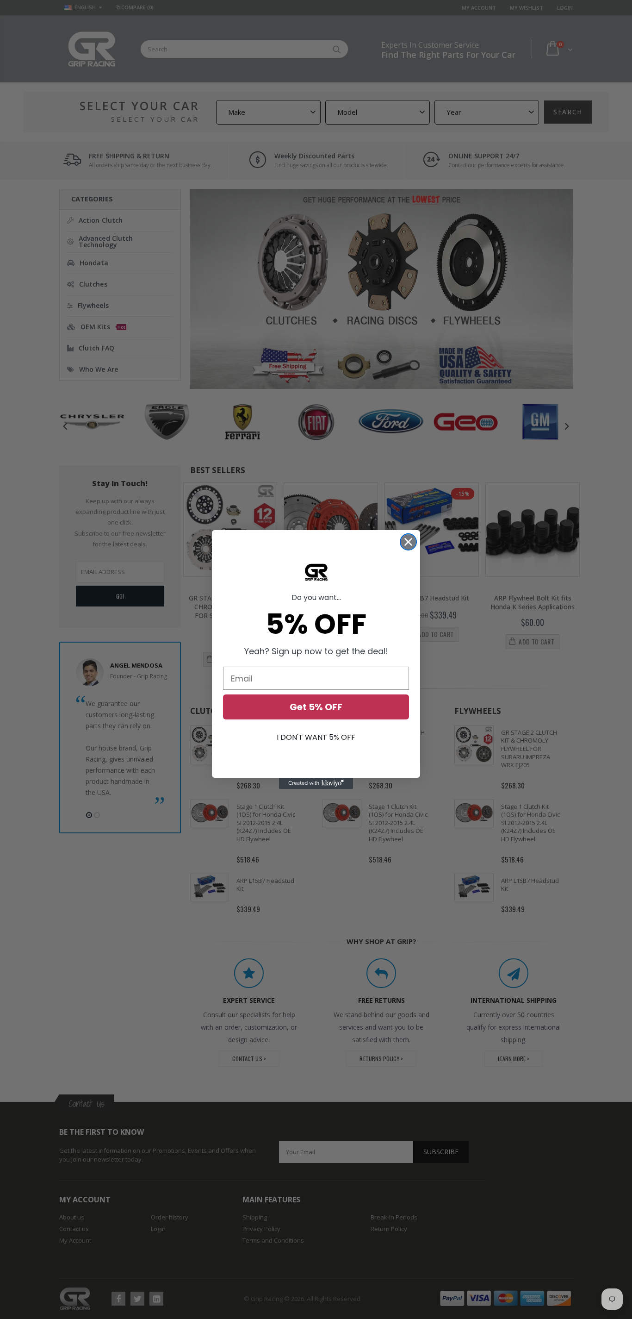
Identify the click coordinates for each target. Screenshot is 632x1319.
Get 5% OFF (316, 706)
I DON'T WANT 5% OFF (316, 737)
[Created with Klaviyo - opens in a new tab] (316, 783)
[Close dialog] (408, 542)
